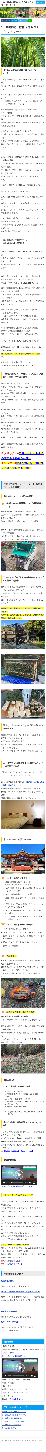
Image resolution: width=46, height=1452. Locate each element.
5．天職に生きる (9, 1428)
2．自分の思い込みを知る (12, 1418)
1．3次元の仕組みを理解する (14, 1415)
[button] (19, 1174)
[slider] (17, 1182)
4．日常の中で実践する (11, 1425)
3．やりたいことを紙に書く (13, 1421)
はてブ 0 (14, 20)
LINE (30, 20)
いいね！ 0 (6, 20)
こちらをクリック (15, 1264)
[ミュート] (30, 1183)
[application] (19, 1175)
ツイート (23, 20)
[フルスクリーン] (34, 1183)
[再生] (4, 1183)
